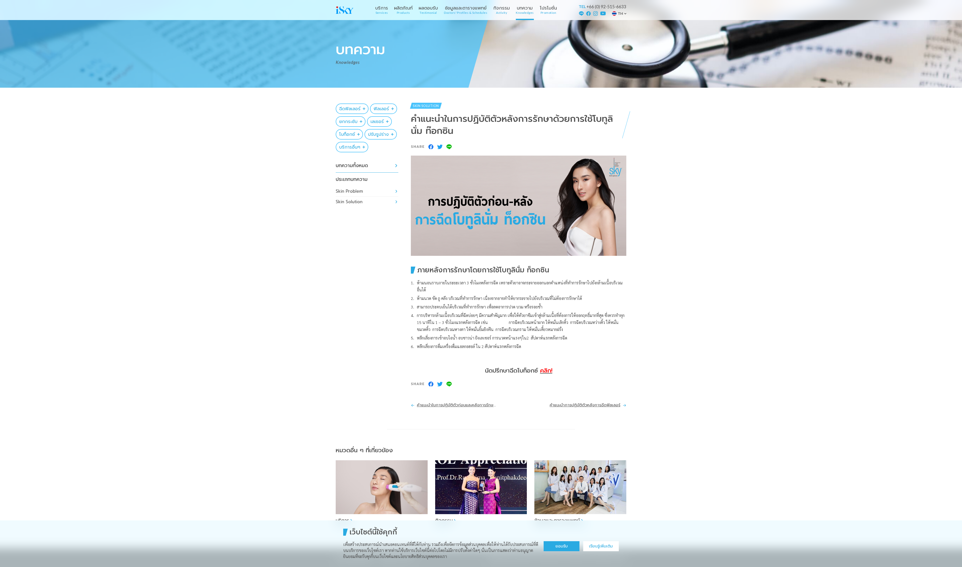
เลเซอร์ (377, 121)
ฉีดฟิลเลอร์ (349, 108)
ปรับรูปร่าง (378, 134)
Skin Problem (349, 191)
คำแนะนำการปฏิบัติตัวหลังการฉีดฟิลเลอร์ (585, 405)
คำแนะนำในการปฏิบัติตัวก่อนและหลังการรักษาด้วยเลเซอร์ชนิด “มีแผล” (457, 405)
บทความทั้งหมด (352, 165)
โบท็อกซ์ (347, 134)
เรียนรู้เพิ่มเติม (601, 546)
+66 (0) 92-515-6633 (606, 7)
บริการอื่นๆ (349, 147)
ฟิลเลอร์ (381, 108)
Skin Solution (349, 201)
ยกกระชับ (348, 121)
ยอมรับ (561, 546)
